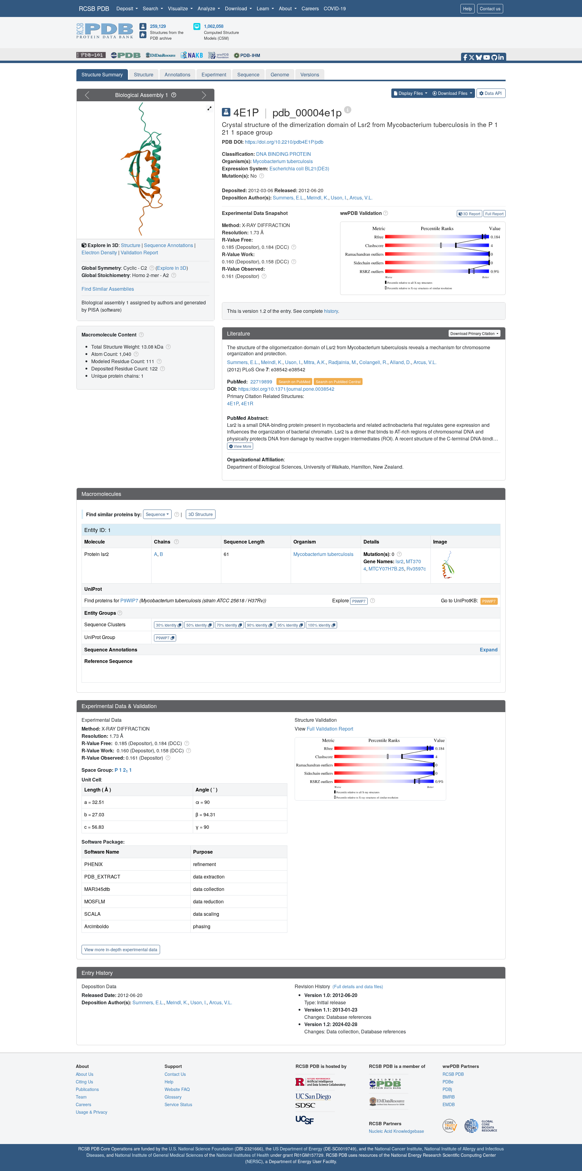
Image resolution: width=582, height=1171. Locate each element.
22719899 (261, 381)
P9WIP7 (129, 600)
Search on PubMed (294, 381)
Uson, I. (339, 197)
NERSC (254, 1161)
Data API (493, 93)
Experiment (214, 74)
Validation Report (139, 252)
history (331, 310)
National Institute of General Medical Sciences (159, 1155)
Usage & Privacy (91, 1112)
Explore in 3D (171, 267)
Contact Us (175, 1074)
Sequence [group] (155, 514)
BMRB (449, 1097)
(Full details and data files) (358, 986)
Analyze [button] (207, 8)
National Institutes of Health (242, 1155)
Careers (310, 8)
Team (81, 1097)
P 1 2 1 (123, 769)
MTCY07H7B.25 (386, 568)
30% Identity (166, 624)
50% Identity (196, 624)
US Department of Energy (297, 1149)
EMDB (449, 1104)
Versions (309, 74)
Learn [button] (263, 8)
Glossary (173, 1097)
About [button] (286, 8)
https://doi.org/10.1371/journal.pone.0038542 (286, 388)
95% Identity (288, 624)
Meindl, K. (317, 197)
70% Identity (227, 624)
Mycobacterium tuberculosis (283, 161)
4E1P (233, 403)
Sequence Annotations (168, 245)
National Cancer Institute (398, 1149)
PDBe (448, 1082)
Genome (280, 74)
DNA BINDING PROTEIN (283, 153)
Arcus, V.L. (361, 197)
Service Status (178, 1104)
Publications (87, 1089)
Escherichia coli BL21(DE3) (299, 168)
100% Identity (319, 624)
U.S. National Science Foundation (201, 1149)
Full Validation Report (330, 728)
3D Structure (201, 514)
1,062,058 (213, 26)
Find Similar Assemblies (108, 288)
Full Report (494, 213)
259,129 (158, 26)
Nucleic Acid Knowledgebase (396, 1131)
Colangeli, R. (373, 362)
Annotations (177, 74)
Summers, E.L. (288, 197)
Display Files (410, 93)
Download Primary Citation (473, 333)
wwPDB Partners (461, 1066)
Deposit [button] (125, 8)
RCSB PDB (94, 8)
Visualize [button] (178, 8)
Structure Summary (102, 74)
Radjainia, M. (342, 362)
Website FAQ (177, 1089)
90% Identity (257, 624)
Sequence (248, 74)
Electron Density (99, 252)
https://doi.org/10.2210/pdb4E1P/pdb (284, 141)
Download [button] (236, 8)
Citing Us (84, 1082)
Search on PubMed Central (338, 381)
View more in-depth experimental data (120, 949)
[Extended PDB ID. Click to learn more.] (347, 109)
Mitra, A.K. (315, 362)
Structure (143, 74)
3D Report (471, 213)
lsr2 (399, 561)
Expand (489, 649)
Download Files (453, 93)
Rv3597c (416, 568)
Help (467, 8)
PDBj (447, 1089)
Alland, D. (400, 362)
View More (242, 446)
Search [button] (151, 8)
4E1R (247, 403)
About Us (84, 1074)
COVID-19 (335, 8)
